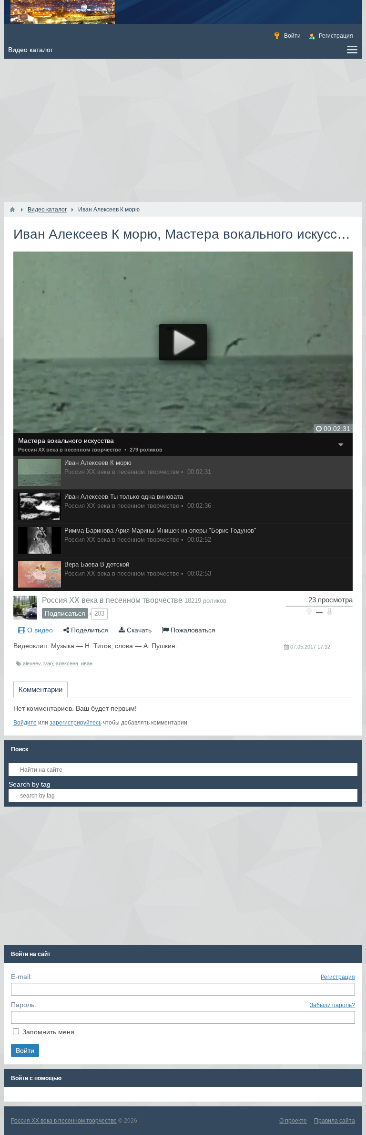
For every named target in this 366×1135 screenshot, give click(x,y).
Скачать (138, 630)
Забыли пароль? (332, 1005)
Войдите (25, 722)
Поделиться (88, 630)
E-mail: (21, 976)
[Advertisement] (183, 130)
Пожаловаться (192, 630)
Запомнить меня (48, 1032)
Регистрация (338, 977)
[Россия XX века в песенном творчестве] (25, 608)
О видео (39, 630)
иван (86, 663)
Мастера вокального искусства (66, 440)
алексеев (67, 663)
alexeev (32, 663)
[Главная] (12, 209)
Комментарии (40, 689)
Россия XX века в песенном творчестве (69, 449)
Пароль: (23, 1005)
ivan (48, 663)
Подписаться (65, 613)
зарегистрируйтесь (76, 722)
